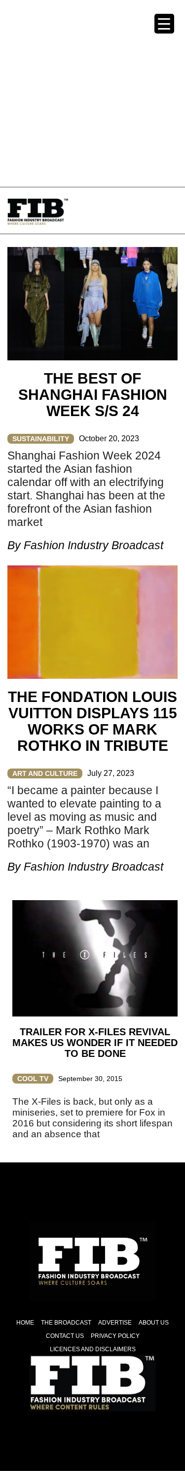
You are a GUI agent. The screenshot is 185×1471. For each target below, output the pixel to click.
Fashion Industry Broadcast (93, 545)
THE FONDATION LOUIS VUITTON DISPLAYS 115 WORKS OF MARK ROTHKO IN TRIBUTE (92, 721)
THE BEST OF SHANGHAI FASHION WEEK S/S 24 (92, 394)
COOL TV (32, 1079)
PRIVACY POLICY (115, 1335)
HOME (25, 1322)
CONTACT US (65, 1335)
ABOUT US (154, 1322)
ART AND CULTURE (44, 773)
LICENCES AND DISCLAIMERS (93, 1349)
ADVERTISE (115, 1322)
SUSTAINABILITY (40, 439)
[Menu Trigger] (164, 24)
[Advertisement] (92, 92)
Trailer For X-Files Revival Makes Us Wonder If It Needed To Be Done (95, 1042)
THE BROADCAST (66, 1322)
